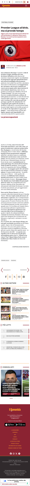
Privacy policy (15, 443)
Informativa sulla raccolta (9, 484)
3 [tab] (18, 398)
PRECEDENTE (6, 270)
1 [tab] (11, 398)
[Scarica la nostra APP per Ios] (10, 424)
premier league (5, 260)
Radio (15, 436)
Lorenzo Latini (21, 66)
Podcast (15, 439)
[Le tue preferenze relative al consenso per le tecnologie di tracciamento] (27, 483)
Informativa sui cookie (15, 445)
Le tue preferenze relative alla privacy (17, 481)
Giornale (15, 432)
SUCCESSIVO (23, 270)
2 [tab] (15, 398)
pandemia (13, 260)
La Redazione (15, 430)
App (15, 434)
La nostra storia (15, 441)
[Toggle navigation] (26, 5)
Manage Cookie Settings (15, 448)
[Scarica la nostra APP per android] (20, 424)
